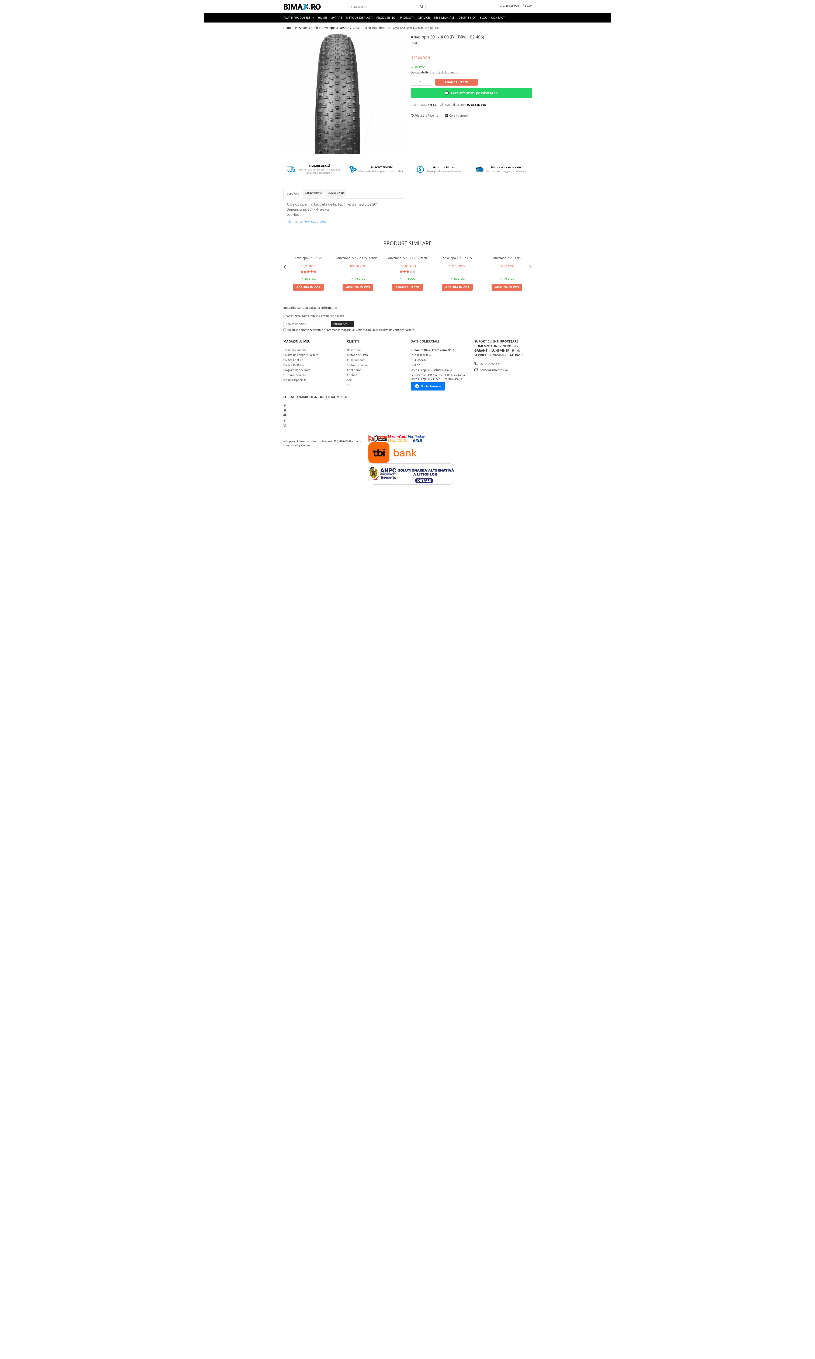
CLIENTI (353, 341)
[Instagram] (284, 425)
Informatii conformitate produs (306, 221)
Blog (483, 18)
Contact (498, 18)
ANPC (350, 380)
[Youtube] (284, 415)
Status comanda (357, 365)
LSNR (414, 43)
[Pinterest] (284, 410)
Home (322, 18)
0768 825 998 (490, 364)
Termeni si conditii (294, 350)
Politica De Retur (293, 365)
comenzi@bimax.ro (493, 370)
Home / (288, 28)
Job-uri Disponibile (294, 380)
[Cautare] (422, 6)
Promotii (407, 18)
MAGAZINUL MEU (296, 341)
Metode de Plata (359, 18)
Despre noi (467, 18)
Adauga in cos (457, 82)
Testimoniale (444, 18)
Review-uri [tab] (335, 193)
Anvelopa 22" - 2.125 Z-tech (407, 258)
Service (424, 18)
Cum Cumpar (355, 360)
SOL (349, 385)
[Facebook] (284, 405)
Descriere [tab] (293, 193)
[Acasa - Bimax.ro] (304, 7)
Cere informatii (458, 115)
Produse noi (386, 18)
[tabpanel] (343, 93)
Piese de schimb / (308, 28)
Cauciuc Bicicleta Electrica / (372, 28)
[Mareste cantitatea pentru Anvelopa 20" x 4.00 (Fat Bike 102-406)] (428, 82)
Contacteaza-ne (431, 386)
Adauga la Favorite (426, 115)
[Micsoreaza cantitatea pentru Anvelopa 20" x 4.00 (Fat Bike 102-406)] (414, 82)
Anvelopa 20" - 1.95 (507, 258)
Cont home (354, 370)
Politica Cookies (293, 360)
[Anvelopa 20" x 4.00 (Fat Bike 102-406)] (343, 93)
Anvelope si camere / (337, 28)
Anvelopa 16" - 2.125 (457, 258)
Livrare (336, 18)
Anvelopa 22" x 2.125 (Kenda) (357, 258)
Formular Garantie (294, 375)
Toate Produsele (297, 18)
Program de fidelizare (296, 370)
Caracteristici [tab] (313, 193)
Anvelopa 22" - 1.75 (308, 258)
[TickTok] (284, 420)
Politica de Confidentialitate (396, 330)
